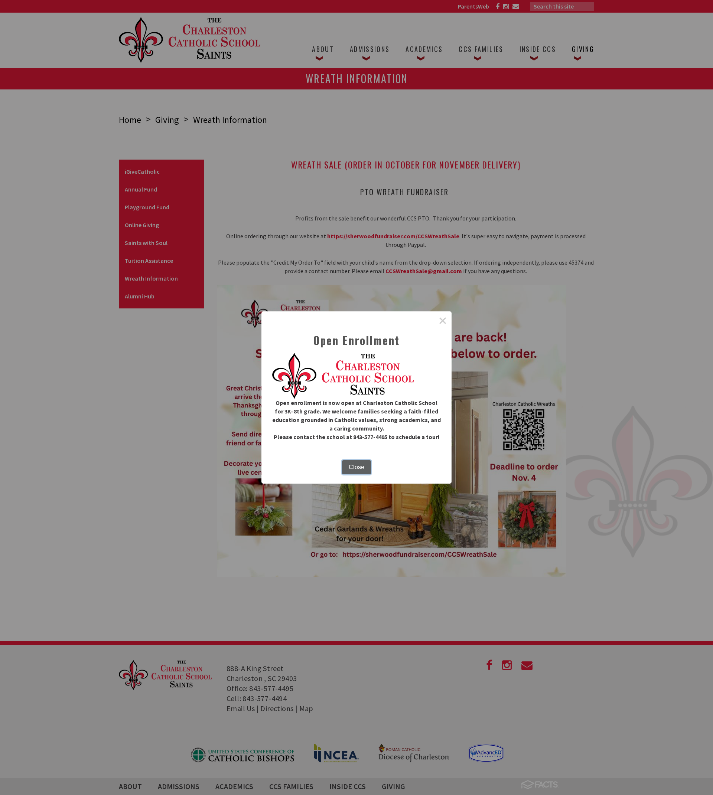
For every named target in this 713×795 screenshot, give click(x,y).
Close (356, 467)
